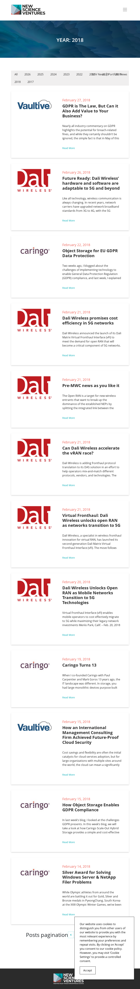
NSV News (98, 74)
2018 (18, 82)
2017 (30, 82)
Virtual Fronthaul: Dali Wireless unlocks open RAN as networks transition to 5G (91, 520)
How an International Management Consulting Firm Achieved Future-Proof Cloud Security (90, 735)
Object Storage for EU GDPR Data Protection (90, 253)
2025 (40, 74)
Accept (87, 970)
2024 (53, 74)
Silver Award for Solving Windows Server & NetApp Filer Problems (89, 877)
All (16, 74)
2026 (27, 74)
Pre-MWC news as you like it (90, 385)
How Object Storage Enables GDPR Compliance (90, 807)
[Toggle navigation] (125, 9)
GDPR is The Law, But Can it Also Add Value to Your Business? (90, 111)
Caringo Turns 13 (79, 665)
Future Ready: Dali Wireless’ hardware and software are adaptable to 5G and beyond (91, 183)
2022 (79, 74)
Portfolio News (117, 74)
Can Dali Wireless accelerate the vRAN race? (91, 450)
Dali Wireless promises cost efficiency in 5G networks (90, 320)
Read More (68, 148)
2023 (66, 74)
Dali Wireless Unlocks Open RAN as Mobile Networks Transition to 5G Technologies (90, 595)
